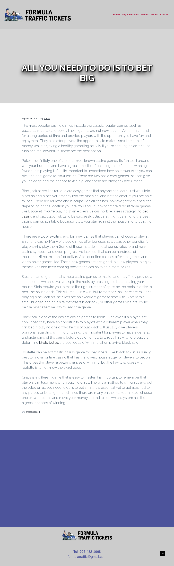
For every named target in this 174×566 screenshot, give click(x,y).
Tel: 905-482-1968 (87, 551)
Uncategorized (33, 412)
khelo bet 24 (49, 342)
